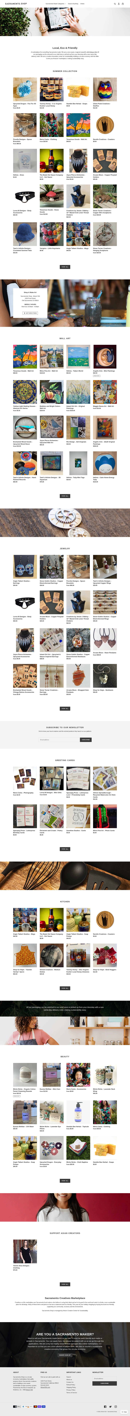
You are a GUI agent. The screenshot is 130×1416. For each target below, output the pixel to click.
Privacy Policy (70, 1390)
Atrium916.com (45, 1387)
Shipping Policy (71, 1387)
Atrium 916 (29, 1390)
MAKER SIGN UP (65, 1355)
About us (69, 1379)
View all (65, 267)
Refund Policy (70, 1385)
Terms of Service (71, 1392)
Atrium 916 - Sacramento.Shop (109, 1411)
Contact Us (69, 1382)
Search (68, 1377)
